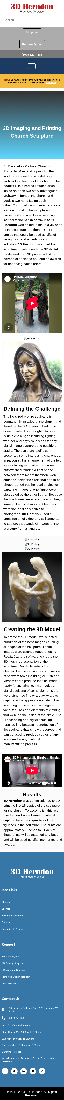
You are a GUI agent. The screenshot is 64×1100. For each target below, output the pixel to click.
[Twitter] (14, 1071)
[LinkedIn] (23, 1071)
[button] (32, 338)
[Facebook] (5, 1071)
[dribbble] (32, 1071)
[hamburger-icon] (32, 66)
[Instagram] (42, 1071)
